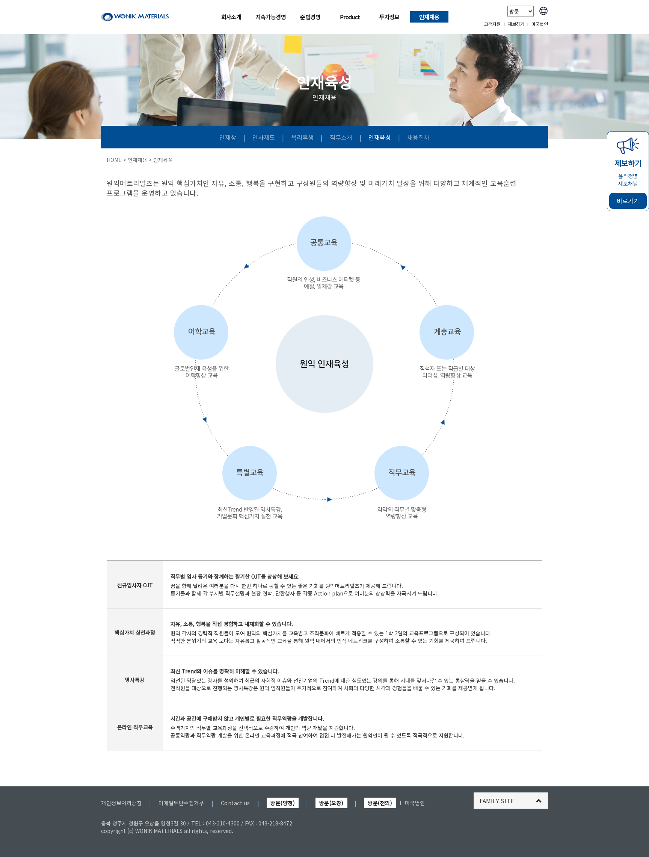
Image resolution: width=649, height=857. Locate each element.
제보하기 (516, 24)
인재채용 (429, 17)
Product (350, 17)
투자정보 (389, 17)
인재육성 (380, 137)
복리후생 (303, 137)
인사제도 (264, 137)
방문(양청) (282, 803)
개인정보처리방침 (121, 803)
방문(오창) (331, 803)
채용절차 (418, 137)
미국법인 (539, 24)
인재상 (228, 137)
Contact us (235, 803)
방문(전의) (380, 803)
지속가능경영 (271, 17)
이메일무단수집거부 (181, 803)
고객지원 (492, 24)
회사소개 (231, 17)
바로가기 (628, 200)
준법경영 (310, 17)
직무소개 (342, 137)
